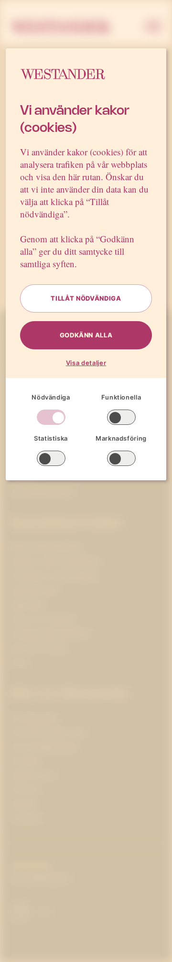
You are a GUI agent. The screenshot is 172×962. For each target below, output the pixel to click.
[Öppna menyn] (153, 27)
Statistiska (51, 438)
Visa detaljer (86, 363)
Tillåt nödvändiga (86, 298)
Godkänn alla (86, 335)
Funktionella (121, 397)
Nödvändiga (51, 397)
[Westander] (60, 27)
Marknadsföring (121, 438)
